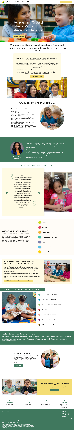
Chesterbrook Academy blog (24, 355)
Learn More (54, 389)
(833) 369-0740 (28, 404)
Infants (44, 222)
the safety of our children (56, 339)
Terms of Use (15, 420)
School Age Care (47, 247)
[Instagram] (65, 414)
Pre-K (43, 242)
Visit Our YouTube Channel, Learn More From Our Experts (19, 280)
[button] (35, 41)
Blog (63, 419)
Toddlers (45, 227)
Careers (64, 416)
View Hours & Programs (37, 76)
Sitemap (20, 420)
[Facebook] (68, 414)
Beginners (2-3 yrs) (48, 232)
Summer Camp (47, 252)
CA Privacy (10, 420)
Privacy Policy (4, 420)
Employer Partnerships (67, 418)
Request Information (66, 2)
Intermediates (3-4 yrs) (49, 237)
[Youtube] (63, 414)
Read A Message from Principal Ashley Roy (35, 157)
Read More (18, 365)
